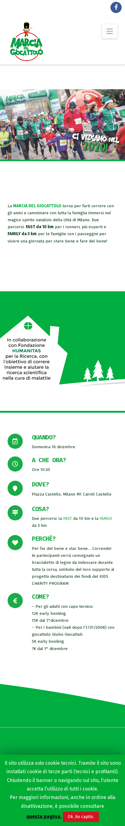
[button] (109, 31)
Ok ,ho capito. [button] (81, 816)
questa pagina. (44, 816)
